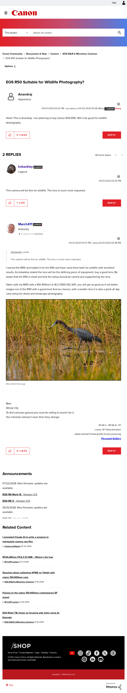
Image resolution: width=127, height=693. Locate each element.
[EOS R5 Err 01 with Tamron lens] (116, 155)
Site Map (45, 653)
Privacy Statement (26, 653)
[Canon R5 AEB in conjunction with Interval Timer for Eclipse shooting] (122, 155)
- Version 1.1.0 (19, 494)
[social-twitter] (104, 653)
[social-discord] (100, 659)
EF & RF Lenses (12, 561)
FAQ (114, 3)
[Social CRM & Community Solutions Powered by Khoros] (113, 686)
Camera (54, 54)
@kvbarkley (16, 252)
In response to (32, 233)
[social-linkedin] (92, 659)
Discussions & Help (36, 54)
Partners (53, 653)
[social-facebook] (96, 653)
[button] (10, 135)
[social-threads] (113, 653)
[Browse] (7, 13)
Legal (37, 653)
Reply (112, 135)
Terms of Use (13, 653)
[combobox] (77, 33)
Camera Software (12, 546)
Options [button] (9, 66)
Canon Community (24, 13)
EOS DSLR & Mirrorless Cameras (80, 54)
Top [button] (11, 685)
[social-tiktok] (88, 653)
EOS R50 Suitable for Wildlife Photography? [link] (28, 58)
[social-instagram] (80, 653)
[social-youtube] (72, 653)
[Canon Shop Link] (19, 645)
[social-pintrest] (84, 659)
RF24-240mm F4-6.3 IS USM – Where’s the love (27, 557)
